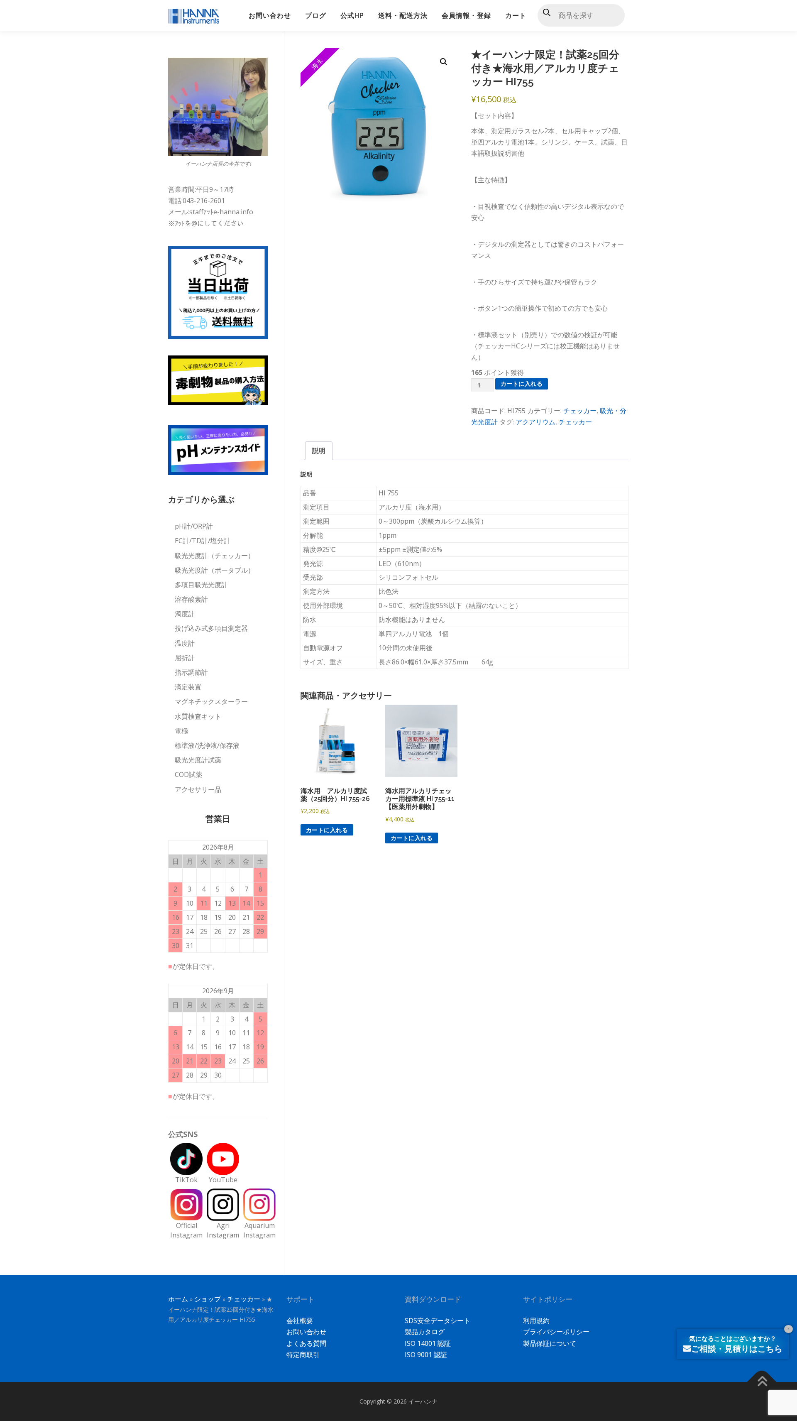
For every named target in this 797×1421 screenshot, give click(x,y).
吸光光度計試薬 (198, 759)
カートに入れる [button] (327, 830)
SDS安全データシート (437, 1320)
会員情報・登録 (466, 16)
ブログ (315, 16)
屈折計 (185, 657)
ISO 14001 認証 (428, 1343)
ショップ (207, 1298)
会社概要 (299, 1320)
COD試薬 (188, 774)
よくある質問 (306, 1343)
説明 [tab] (318, 450)
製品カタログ (425, 1331)
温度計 (185, 643)
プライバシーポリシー (556, 1331)
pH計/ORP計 (194, 526)
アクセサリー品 (198, 789)
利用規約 (536, 1320)
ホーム (178, 1298)
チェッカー (580, 410)
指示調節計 (191, 672)
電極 (181, 730)
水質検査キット (198, 716)
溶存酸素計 (191, 599)
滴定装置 (188, 686)
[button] (443, 61)
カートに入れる (522, 383)
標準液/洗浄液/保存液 (207, 745)
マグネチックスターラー (211, 701)
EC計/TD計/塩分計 (202, 540)
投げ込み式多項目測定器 (211, 628)
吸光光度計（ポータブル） (214, 570)
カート (515, 16)
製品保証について (549, 1343)
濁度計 (185, 613)
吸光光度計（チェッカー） (214, 555)
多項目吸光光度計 (201, 584)
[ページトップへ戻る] (762, 1381)
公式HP (352, 16)
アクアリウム (535, 421)
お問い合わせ (270, 16)
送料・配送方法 (403, 16)
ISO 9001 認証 (426, 1354)
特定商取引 (303, 1354)
